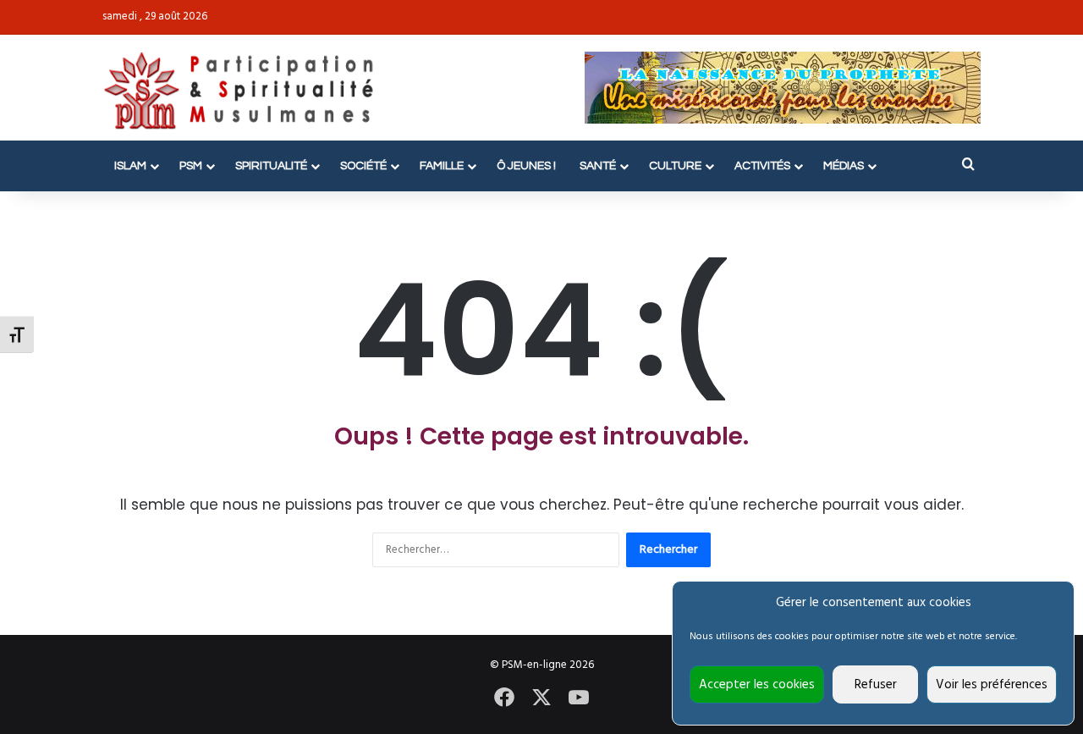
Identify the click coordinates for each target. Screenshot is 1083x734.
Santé (598, 166)
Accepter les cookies (757, 685)
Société (363, 166)
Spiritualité (271, 166)
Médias (843, 166)
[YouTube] (579, 697)
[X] (541, 697)
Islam (130, 166)
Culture (675, 166)
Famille (442, 166)
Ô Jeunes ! (526, 166)
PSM (190, 166)
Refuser (876, 685)
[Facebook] (504, 697)
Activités (762, 166)
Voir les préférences (991, 685)
